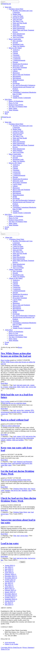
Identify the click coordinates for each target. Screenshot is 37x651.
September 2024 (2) (11, 599)
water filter (4, 465)
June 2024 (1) (9, 604)
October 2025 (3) (10, 579)
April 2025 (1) (9, 587)
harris (23, 387)
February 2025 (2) (10, 590)
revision (5, 387)
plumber (7, 490)
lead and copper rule (23, 385)
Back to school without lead (15, 420)
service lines (24, 535)
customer (27, 410)
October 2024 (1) (10, 597)
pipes (9, 465)
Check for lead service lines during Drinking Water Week (18, 499)
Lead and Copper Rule (8, 438)
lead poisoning (16, 463)
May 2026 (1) (9, 571)
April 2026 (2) (9, 572)
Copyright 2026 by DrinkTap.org (11, 647)
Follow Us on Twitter (11, 644)
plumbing (24, 490)
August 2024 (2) (10, 601)
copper (32, 385)
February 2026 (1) (10, 574)
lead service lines (22, 558)
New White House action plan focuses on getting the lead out (16, 354)
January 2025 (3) (10, 592)
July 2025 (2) (9, 583)
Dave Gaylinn (5, 360)
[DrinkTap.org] (6, 4)
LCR (23, 436)
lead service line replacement (25, 438)
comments (25, 412)
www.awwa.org (10, 642)
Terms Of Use (5, 649)
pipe (27, 387)
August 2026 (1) (10, 565)
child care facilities (18, 440)
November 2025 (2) (11, 578)
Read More (4, 383)
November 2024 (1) (11, 595)
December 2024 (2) (11, 594)
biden (19, 387)
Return (20, 347)
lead (14, 385)
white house (12, 387)
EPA (32, 410)
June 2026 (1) (9, 569)
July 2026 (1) (9, 567)
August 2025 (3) (10, 581)
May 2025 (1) (9, 585)
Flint (14, 535)
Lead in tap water (10, 543)
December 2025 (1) (11, 576)
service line (32, 387)
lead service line (31, 436)
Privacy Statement (28, 647)
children (8, 440)
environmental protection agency (11, 412)
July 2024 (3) (9, 603)
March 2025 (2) (10, 588)
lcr (1, 387)
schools (3, 440)
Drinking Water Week (20, 488)
